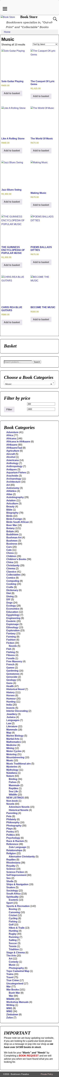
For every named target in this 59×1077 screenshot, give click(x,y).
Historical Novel (15, 689)
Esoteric (11, 621)
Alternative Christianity (22, 856)
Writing (10, 1005)
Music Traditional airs (18, 763)
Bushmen (12, 540)
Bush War (14, 993)
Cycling (13, 918)
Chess (10, 553)
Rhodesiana (13, 862)
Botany (10, 528)
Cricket (13, 915)
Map (8, 732)
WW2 (9, 1011)
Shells (9, 881)
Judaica (10, 717)
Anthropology (14, 466)
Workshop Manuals (17, 1002)
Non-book (12, 801)
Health (10, 686)
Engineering (13, 618)
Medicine (11, 745)
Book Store (29, 17)
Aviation (11, 500)
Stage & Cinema (15, 952)
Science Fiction (15, 872)
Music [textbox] (28, 384)
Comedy (13, 962)
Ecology (11, 605)
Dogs (9, 602)
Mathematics (13, 742)
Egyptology (13, 615)
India (9, 704)
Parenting (12, 813)
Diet (8, 593)
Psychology (13, 838)
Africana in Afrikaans (18, 441)
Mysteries (11, 766)
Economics (12, 608)
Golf (11, 924)
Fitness (10, 655)
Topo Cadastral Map (17, 971)
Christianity (13, 565)
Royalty (10, 866)
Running (14, 937)
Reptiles (13, 788)
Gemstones (13, 674)
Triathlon (14, 949)
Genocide (11, 677)
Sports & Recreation (18, 906)
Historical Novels (18, 810)
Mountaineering (15, 757)
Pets (8, 816)
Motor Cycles (13, 751)
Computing (12, 581)
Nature (10, 776)
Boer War (11, 525)
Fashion (11, 639)
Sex (8, 878)
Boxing (13, 909)
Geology (11, 680)
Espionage (12, 624)
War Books (12, 989)
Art (8, 485)
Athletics (11, 491)
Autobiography (15, 497)
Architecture (13, 481)
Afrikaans (11, 444)
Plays (9, 828)
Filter (9, 409)
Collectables (13, 574)
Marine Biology (15, 735)
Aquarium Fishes (16, 472)
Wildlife (13, 794)
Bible (9, 509)
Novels (13, 646)
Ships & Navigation (17, 884)
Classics (11, 571)
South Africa (13, 893)
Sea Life (13, 791)
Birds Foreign (14, 519)
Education (12, 612)
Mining (10, 748)
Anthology (12, 463)
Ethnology (12, 627)
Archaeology (13, 478)
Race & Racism (15, 841)
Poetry (10, 831)
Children (11, 556)
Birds (9, 516)
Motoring (11, 754)
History (10, 692)
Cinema (10, 568)
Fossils (10, 658)
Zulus (9, 1017)
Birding (13, 779)
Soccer (13, 943)
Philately (11, 819)
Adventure (12, 432)
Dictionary (12, 590)
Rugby (12, 934)
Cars (9, 547)
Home (7, 32)
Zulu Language (17, 847)
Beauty (10, 506)
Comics (10, 577)
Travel (9, 977)
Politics (10, 835)
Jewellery (11, 714)
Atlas (9, 494)
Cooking (11, 584)
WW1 (9, 1008)
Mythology (12, 770)
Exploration (13, 630)
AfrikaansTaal (14, 447)
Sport (9, 903)
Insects (10, 708)
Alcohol (10, 457)
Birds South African (17, 522)
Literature (11, 726)
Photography (13, 825)
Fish (8, 649)
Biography (12, 512)
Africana (11, 438)
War (8, 986)
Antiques (11, 469)
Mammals (11, 729)
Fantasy (11, 633)
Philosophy (13, 822)
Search (37, 362)
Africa (9, 435)
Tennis (12, 946)
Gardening (12, 670)
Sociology (12, 890)
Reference (12, 844)
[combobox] (29, 383)
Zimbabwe (12, 1014)
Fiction (10, 643)
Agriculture (12, 451)
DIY (8, 599)
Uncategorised (14, 983)
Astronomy (12, 488)
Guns (9, 683)
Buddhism (12, 534)
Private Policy (47, 1074)
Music (9, 760)
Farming (11, 636)
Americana (12, 460)
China (9, 562)
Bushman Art (13, 537)
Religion (11, 853)
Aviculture (12, 503)
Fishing (10, 652)
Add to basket (12, 93)
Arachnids (12, 475)
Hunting (11, 701)
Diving (10, 596)
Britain (10, 531)
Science (11, 869)
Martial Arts (12, 739)
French (10, 664)
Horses (10, 695)
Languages (12, 720)
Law (8, 723)
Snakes (10, 887)
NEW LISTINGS (15, 797)
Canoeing (14, 912)
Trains (9, 974)
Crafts (9, 587)
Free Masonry (14, 661)
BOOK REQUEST (29, 1055)
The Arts (11, 955)
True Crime (12, 980)
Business (11, 543)
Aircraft (10, 454)
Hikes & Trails (17, 928)
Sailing (13, 940)
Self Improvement (16, 875)
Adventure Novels (19, 807)
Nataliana (11, 773)
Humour (11, 698)
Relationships (14, 850)
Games (10, 667)
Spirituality (12, 897)
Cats (9, 550)
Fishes (12, 782)
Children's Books (16, 559)
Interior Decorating (17, 711)
